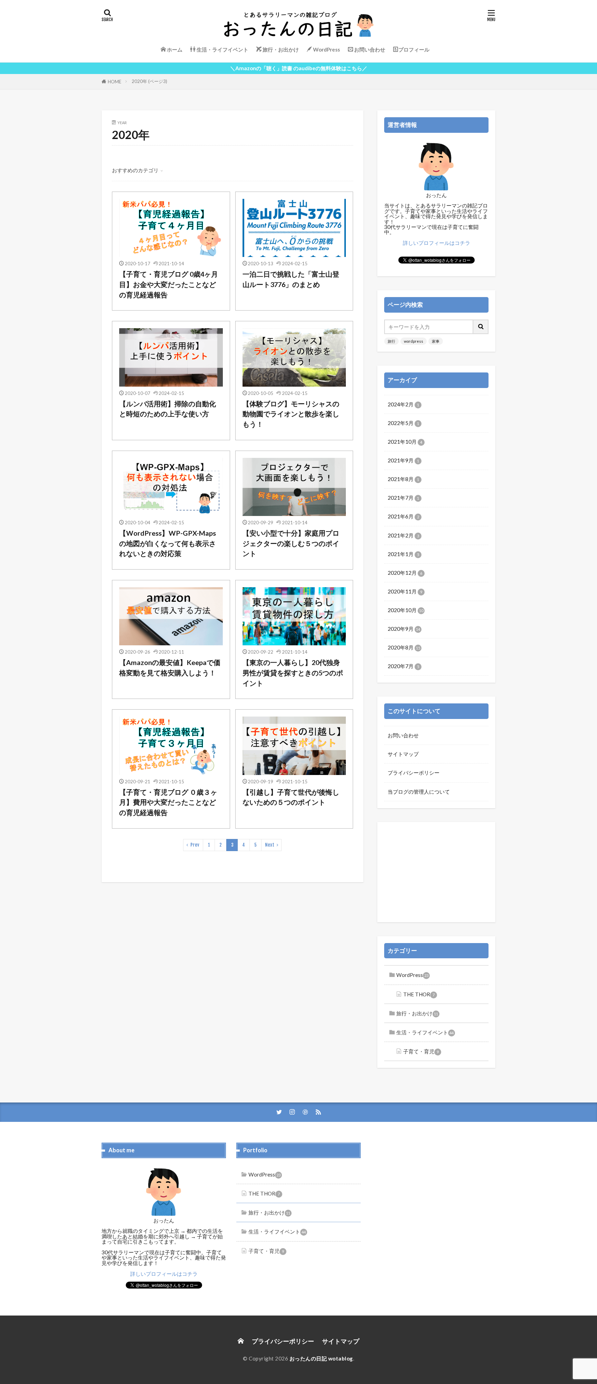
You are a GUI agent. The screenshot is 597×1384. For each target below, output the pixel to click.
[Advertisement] (436, 872)
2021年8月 (403, 479)
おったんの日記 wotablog (321, 1358)
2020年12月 (405, 573)
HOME (114, 81)
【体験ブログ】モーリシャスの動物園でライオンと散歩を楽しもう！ (291, 413)
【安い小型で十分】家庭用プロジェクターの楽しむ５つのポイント (291, 543)
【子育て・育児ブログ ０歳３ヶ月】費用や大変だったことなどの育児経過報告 (168, 802)
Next (269, 845)
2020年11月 (405, 591)
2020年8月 (404, 647)
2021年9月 (403, 460)
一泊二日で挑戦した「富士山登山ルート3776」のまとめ (291, 279)
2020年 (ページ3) (149, 81)
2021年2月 (403, 535)
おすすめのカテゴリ (135, 170)
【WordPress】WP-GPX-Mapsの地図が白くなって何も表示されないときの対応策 (167, 543)
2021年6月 (403, 516)
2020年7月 (403, 666)
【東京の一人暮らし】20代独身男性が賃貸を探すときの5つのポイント (293, 672)
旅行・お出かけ (417, 1013)
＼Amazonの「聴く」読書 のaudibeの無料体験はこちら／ (298, 68)
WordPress (412, 975)
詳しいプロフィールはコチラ (436, 243)
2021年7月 (403, 498)
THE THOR (419, 994)
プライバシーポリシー (413, 772)
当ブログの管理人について (419, 791)
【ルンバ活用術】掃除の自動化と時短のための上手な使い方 (167, 408)
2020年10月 (405, 610)
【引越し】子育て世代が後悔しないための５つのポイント (291, 797)
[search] (481, 327)
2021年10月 (405, 442)
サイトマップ (403, 754)
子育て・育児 (421, 1051)
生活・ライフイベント (425, 1032)
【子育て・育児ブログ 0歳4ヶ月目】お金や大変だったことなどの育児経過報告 (168, 284)
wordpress (413, 341)
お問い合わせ (403, 735)
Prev (194, 845)
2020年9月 (404, 629)
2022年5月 (403, 423)
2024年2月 (403, 404)
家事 (435, 341)
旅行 (391, 341)
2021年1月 (403, 554)
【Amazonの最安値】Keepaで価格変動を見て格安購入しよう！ (169, 667)
